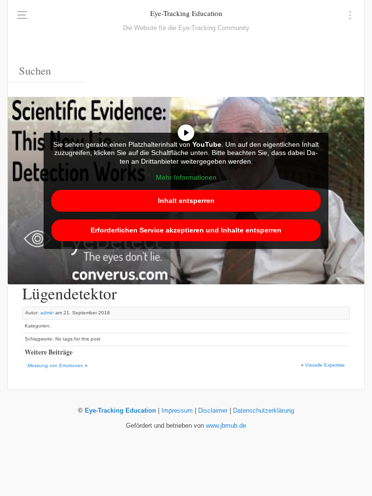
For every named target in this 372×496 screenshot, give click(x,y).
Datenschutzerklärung (263, 410)
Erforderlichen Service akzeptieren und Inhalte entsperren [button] (186, 230)
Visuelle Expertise (325, 365)
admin (47, 312)
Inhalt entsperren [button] (186, 200)
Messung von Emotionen (55, 365)
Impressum (177, 410)
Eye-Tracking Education (186, 13)
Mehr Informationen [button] (186, 177)
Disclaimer (213, 410)
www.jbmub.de (226, 425)
